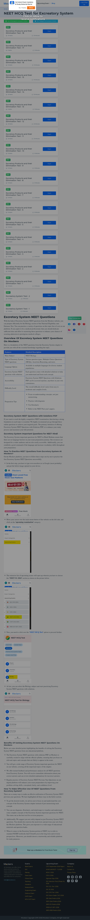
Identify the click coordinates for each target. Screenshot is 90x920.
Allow (31, 8)
